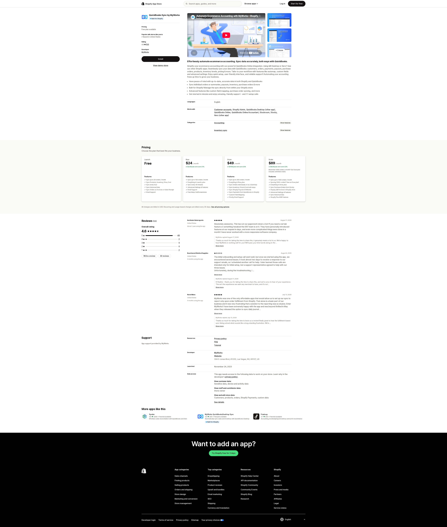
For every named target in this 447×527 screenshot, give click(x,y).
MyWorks (145, 52)
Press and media (281, 489)
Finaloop (264, 414)
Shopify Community (249, 485)
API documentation (249, 480)
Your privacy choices (210, 520)
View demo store (160, 65)
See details (219, 402)
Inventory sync (220, 130)
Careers (277, 480)
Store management (183, 503)
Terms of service (165, 520)
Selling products (182, 485)
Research (245, 499)
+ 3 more (279, 50)
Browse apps (250, 3)
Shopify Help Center (250, 476)
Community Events (249, 489)
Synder (152, 414)
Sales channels (181, 476)
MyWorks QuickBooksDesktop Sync (219, 414)
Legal (276, 503)
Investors (278, 485)
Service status (280, 508)
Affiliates (278, 499)
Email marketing (215, 494)
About (276, 476)
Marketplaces (214, 480)
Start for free (297, 3)
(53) (147, 44)
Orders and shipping (183, 489)
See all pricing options (220, 207)
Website (218, 356)
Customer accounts (222, 109)
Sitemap (195, 520)
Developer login (149, 520)
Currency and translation (218, 508)
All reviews (164, 256)
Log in (282, 3)
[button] (168, 416)
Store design (180, 494)
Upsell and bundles (216, 489)
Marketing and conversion (186, 499)
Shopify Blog (246, 494)
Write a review (149, 256)
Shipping (211, 503)
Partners (277, 494)
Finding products (182, 480)
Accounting (219, 123)
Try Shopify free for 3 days (223, 453)
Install (160, 59)
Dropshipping (213, 476)
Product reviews (215, 485)
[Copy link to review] (205, 220)
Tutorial (217, 345)
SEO (210, 499)
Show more (220, 246)
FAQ (216, 342)
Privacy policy (220, 338)
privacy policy (231, 377)
